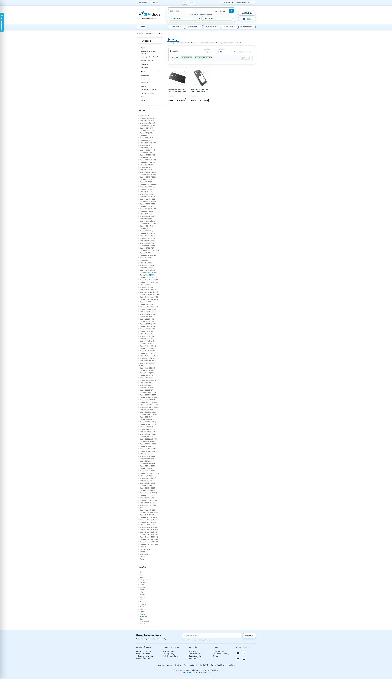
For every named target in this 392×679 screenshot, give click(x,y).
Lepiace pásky (145, 79)
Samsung (143, 616)
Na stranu (221, 49)
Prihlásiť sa (143, 3)
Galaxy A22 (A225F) (147, 169)
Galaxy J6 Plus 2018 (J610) (149, 326)
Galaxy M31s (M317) (147, 341)
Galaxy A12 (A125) (146, 135)
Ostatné (143, 86)
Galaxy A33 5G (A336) (147, 199)
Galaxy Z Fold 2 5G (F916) (149, 532)
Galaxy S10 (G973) (146, 375)
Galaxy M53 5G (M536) (148, 348)
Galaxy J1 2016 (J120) (147, 304)
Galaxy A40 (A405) (146, 211)
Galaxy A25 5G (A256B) (148, 177)
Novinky (161, 665)
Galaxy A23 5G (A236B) (148, 174)
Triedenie (207, 49)
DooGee (142, 587)
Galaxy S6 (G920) (146, 468)
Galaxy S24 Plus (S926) (148, 431)
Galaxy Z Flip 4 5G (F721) (148, 520)
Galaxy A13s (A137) (146, 145)
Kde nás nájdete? (195, 656)
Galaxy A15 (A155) (146, 152)
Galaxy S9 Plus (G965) (147, 488)
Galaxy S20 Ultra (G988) (148, 397)
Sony (142, 619)
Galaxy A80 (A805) (146, 267)
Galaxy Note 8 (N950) (147, 370)
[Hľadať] (231, 11)
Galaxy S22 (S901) (146, 409)
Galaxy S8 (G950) (146, 480)
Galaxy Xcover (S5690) (148, 490)
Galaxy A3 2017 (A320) (148, 187)
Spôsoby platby (168, 654)
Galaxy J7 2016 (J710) (147, 329)
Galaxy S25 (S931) (146, 436)
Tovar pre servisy (246, 27)
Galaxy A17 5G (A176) (147, 162)
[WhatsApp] (244, 658)
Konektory (144, 67)
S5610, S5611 (144, 554)
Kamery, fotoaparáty (147, 60)
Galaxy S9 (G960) (146, 485)
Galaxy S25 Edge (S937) (148, 439)
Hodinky (143, 547)
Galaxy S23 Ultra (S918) (148, 424)
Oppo (142, 611)
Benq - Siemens (145, 580)
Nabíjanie (175, 27)
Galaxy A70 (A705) (146, 258)
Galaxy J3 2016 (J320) (148, 309)
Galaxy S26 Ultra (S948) (148, 451)
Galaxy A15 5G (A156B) (148, 155)
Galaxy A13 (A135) (146, 140)
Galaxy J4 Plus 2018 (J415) (149, 314)
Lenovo (142, 597)
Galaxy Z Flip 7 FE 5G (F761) (149, 529)
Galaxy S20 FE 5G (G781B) (149, 392)
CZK (191, 3)
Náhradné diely (193, 27)
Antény (143, 48)
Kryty (143, 71)
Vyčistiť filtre (245, 58)
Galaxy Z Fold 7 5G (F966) (149, 544)
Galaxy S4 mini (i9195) (147, 458)
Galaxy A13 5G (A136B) (148, 143)
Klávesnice (144, 64)
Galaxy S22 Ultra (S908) (148, 414)
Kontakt (155, 3)
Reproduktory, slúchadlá (148, 89)
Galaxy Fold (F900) (146, 285)
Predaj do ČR (202, 665)
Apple (142, 575)
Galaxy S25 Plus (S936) (148, 441)
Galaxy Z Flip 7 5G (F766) (148, 527)
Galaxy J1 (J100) (145, 302)
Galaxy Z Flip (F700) (147, 515)
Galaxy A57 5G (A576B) (148, 248)
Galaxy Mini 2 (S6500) (147, 351)
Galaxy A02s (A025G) (147, 118)
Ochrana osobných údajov (145, 656)
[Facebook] (238, 653)
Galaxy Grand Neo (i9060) (149, 292)
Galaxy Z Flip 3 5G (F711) (148, 517)
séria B (142, 556)
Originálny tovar (218, 651)
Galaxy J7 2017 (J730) (147, 331)
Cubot (142, 585)
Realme (142, 614)
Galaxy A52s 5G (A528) (148, 236)
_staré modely (144, 116)
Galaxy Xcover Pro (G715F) (149, 512)
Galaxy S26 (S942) (146, 446)
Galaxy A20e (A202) (147, 165)
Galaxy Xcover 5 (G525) (148, 503)
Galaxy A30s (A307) (147, 189)
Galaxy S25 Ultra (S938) (148, 444)
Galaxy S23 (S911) (146, 417)
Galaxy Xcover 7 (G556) (148, 510)
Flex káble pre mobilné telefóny (148, 52)
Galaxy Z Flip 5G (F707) (148, 525)
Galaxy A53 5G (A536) (147, 238)
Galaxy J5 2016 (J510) (147, 319)
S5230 (142, 551)
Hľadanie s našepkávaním (247, 12)
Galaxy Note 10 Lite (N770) (149, 356)
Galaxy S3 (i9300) (146, 454)
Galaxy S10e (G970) (147, 383)
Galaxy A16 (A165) (146, 157)
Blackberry (143, 582)
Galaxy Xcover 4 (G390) (148, 498)
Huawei (142, 594)
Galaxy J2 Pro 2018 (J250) (149, 307)
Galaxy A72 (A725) (146, 263)
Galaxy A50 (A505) (146, 226)
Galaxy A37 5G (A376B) (148, 209)
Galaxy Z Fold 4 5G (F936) (149, 537)
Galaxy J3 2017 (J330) (148, 312)
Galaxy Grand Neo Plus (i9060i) (150, 294)
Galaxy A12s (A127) (146, 138)
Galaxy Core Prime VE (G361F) (150, 282)
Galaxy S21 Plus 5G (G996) (149, 405)
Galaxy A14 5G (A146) (147, 150)
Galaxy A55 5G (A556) (147, 243)
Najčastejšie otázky (196, 651)
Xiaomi (142, 624)
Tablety (142, 559)
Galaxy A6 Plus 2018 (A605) (149, 250)
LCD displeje (145, 75)
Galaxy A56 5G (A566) (147, 245)
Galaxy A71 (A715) (146, 260)
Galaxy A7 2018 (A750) (148, 255)
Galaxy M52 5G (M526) (148, 346)
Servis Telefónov (217, 665)
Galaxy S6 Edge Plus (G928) (149, 473)
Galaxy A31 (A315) (146, 192)
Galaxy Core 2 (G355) (147, 275)
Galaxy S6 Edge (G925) (148, 471)
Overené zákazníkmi (143, 654)
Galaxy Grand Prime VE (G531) (150, 299)
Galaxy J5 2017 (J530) (147, 321)
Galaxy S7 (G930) (146, 476)
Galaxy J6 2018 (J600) (148, 324)
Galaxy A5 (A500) (146, 218)
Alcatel (142, 572)
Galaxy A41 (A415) (146, 214)
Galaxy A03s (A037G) (147, 123)
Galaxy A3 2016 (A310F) (148, 184)
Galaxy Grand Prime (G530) (149, 297)
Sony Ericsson (144, 621)
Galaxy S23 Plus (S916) (148, 422)
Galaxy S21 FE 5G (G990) (148, 402)
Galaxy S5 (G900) (146, 461)
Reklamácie (189, 665)
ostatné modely (145, 549)
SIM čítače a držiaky (147, 93)
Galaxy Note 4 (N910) (147, 368)
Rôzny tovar (228, 27)
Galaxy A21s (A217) (146, 167)
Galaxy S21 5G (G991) (147, 400)
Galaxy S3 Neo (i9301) (147, 456)
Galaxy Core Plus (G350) (148, 277)
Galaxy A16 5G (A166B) (148, 160)
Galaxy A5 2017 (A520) (148, 223)
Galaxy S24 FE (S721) (147, 429)
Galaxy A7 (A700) (146, 253)
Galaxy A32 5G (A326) (147, 196)
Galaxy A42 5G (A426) (147, 216)
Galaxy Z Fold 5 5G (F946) (149, 539)
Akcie (169, 665)
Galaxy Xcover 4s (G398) (148, 500)
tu (217, 670)
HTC (141, 592)
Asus (141, 577)
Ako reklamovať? (195, 654)
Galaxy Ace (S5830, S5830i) (149, 272)
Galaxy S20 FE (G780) (147, 390)
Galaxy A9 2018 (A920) (148, 270)
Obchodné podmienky (144, 658)
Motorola (143, 604)
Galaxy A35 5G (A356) (147, 204)
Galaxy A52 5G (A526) (147, 233)
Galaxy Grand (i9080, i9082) (149, 289)
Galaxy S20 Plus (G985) (148, 395)
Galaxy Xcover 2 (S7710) (148, 493)
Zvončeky (144, 100)
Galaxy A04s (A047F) (147, 125)
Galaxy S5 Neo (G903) (147, 466)
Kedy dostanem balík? (171, 656)
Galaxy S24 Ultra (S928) (148, 434)
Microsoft (143, 602)
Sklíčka (143, 97)
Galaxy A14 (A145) (146, 147)
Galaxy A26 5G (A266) (147, 179)
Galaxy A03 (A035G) (147, 121)
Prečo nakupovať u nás (144, 651)
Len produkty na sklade (243, 52)
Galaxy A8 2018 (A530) (148, 265)
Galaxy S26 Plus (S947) (148, 449)
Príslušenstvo (210, 27)
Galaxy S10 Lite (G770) (147, 378)
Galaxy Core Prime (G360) (149, 280)
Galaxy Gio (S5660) (146, 287)
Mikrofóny (144, 82)
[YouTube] (238, 658)
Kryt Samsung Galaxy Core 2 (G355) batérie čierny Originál (177, 90)
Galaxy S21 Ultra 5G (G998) (149, 407)
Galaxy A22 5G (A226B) (148, 172)
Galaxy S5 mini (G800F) (148, 463)
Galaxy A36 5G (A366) (147, 206)
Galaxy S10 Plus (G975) (148, 380)
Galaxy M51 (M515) (146, 343)
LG (141, 599)
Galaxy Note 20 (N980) (148, 360)
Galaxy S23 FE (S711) (147, 419)
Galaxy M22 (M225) (147, 336)
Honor (142, 589)
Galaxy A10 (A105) (146, 133)
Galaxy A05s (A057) (147, 130)
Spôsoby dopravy (169, 651)
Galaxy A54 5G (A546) (147, 241)
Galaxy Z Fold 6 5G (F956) (149, 542)
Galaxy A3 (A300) (146, 182)
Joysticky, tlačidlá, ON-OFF (149, 57)
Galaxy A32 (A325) (146, 194)
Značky (178, 665)
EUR (185, 3)
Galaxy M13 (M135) (146, 334)
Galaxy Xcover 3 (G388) (148, 495)
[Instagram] (244, 653)
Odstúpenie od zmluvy (221, 654)
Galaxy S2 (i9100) (146, 385)
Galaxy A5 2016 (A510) (148, 221)
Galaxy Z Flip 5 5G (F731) (148, 522)
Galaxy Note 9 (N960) (147, 373)
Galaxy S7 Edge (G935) (148, 478)
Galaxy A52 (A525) (146, 231)
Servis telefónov (195, 658)
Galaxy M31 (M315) (146, 338)
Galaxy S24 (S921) (146, 427)
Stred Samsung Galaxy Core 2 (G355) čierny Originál (199, 90)
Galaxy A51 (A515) (146, 228)
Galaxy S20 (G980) (146, 387)
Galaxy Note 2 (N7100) (148, 358)
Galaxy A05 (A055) (146, 128)
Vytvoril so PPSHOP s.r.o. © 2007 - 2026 (196, 672)
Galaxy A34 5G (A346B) (148, 201)
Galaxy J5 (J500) (146, 316)
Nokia (142, 607)
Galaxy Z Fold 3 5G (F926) (149, 534)
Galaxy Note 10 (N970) (148, 353)
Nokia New (144, 609)
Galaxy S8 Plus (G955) (147, 483)
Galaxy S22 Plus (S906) (148, 412)
